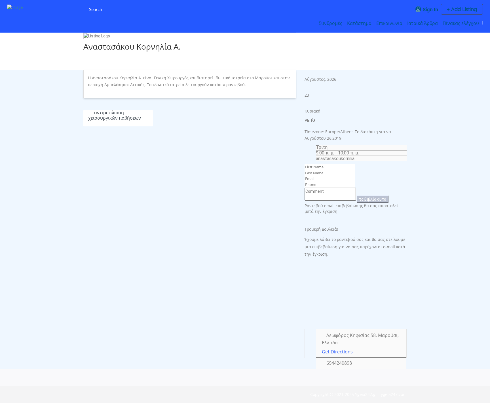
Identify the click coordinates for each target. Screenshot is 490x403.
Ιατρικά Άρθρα (422, 23)
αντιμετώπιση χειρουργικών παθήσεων (114, 115)
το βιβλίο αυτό (372, 199)
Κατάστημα (359, 23)
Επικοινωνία (389, 23)
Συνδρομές (330, 23)
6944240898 (339, 363)
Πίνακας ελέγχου (461, 23)
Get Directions (337, 352)
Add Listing (463, 9)
